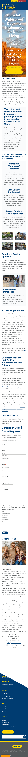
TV (3, 511)
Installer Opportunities (7, 698)
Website (5, 517)
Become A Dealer (6, 696)
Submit (5, 532)
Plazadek (4, 711)
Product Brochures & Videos (9, 726)
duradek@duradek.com (7, 679)
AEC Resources (5, 722)
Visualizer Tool (22, 1)
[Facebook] (10, 755)
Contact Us (5, 693)
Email (24, 350)
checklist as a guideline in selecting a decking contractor (13, 409)
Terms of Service (16, 753)
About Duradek (5, 724)
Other (4, 521)
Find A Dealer (14, 1)
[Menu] (25, 7)
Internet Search (6, 513)
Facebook (5, 515)
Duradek (4, 706)
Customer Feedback (7, 695)
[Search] (24, 736)
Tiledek (3, 710)
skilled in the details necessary (10, 387)
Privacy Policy (21, 750)
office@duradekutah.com (14, 643)
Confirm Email (5, 461)
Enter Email (4, 455)
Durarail (4, 708)
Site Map (3, 751)
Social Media (6, 519)
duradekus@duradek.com (7, 684)
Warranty (4, 720)
